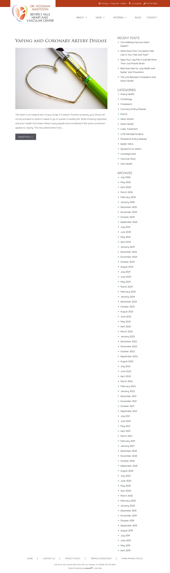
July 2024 (125, 271)
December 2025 (128, 207)
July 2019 (125, 535)
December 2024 (128, 251)
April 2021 (125, 431)
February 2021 (127, 441)
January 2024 (127, 296)
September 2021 (128, 411)
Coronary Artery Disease (133, 109)
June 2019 (125, 540)
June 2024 (125, 276)
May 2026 (125, 182)
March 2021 (126, 436)
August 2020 (126, 470)
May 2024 (125, 281)
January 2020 (127, 505)
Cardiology (126, 99)
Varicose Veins (128, 158)
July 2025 (125, 227)
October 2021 (127, 406)
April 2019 (125, 550)
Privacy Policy (72, 558)
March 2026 (126, 192)
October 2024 (127, 261)
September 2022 (129, 356)
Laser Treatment (129, 129)
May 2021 (125, 426)
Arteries (118, 17)
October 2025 (127, 217)
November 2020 (128, 455)
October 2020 (127, 460)
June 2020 (125, 480)
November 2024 (128, 256)
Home (30, 558)
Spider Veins (126, 143)
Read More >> (25, 136)
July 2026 (125, 177)
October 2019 (127, 520)
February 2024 (128, 291)
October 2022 (127, 351)
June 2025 (125, 232)
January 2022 (127, 391)
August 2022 (126, 361)
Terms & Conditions (101, 558)
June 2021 (125, 421)
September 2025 (129, 222)
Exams (123, 114)
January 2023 (127, 336)
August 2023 (126, 311)
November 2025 (128, 212)
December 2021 (128, 396)
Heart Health (127, 124)
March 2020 (126, 495)
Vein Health (126, 163)
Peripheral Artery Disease (133, 138)
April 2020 (125, 490)
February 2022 (128, 386)
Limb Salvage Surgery (131, 133)
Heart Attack (127, 119)
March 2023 (126, 331)
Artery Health (127, 94)
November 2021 (128, 401)
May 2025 (125, 236)
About (80, 17)
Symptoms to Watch (130, 148)
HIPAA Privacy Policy (132, 558)
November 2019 (128, 515)
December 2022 (128, 341)
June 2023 (125, 316)
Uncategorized (128, 153)
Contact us (49, 558)
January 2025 (127, 246)
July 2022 (125, 366)
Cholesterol (126, 104)
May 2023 (125, 321)
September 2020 (129, 465)
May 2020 (125, 485)
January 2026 (127, 202)
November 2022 (128, 346)
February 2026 (128, 197)
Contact (152, 17)
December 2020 (128, 450)
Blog (138, 17)
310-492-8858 (151, 3)
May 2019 (125, 545)
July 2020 (125, 475)
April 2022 (125, 376)
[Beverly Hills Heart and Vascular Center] (33, 13)
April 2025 (125, 241)
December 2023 (128, 301)
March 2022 (126, 381)
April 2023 (125, 326)
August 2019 (126, 530)
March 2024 (126, 286)
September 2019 (128, 525)
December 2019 (128, 510)
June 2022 (125, 371)
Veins (98, 17)
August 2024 (126, 266)
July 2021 (125, 416)
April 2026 (125, 187)
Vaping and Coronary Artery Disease (61, 40)
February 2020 (128, 500)
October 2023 (127, 306)
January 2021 (127, 445)
